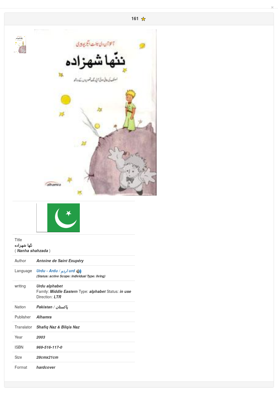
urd (72, 270)
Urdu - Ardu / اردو (52, 270)
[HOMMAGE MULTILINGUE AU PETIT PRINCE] (78, 270)
